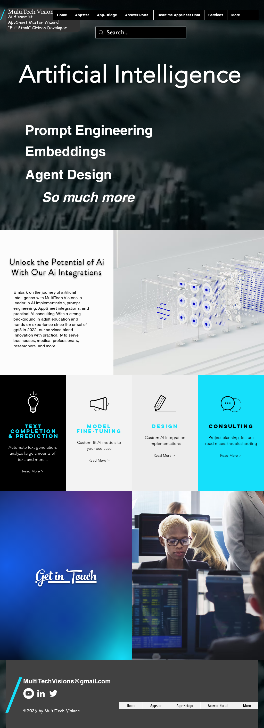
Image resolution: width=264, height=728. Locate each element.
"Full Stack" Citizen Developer (37, 27)
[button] (137, 15)
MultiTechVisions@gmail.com (67, 681)
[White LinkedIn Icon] (41, 693)
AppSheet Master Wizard (33, 22)
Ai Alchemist (20, 16)
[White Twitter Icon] (53, 693)
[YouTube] (28, 693)
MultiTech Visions (32, 12)
